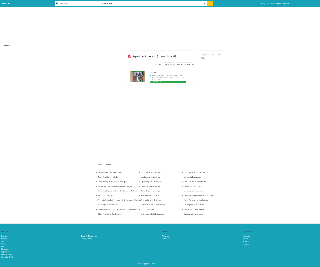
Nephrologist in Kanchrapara (151, 191)
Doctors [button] (6, 45)
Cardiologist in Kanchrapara (194, 191)
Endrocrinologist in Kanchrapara (152, 214)
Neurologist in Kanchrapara (108, 205)
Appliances (5, 252)
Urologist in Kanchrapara (193, 186)
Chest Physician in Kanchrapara (109, 214)
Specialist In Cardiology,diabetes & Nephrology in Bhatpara (119, 200)
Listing (262, 4)
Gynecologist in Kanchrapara (151, 182)
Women (3, 244)
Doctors (4, 236)
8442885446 (157, 82)
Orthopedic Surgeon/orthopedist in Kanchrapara (115, 186)
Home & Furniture (7, 254)
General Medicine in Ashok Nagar (110, 172)
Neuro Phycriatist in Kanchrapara (196, 200)
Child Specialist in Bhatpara (194, 205)
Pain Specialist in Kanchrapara (195, 182)
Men (2, 241)
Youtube (246, 241)
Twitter (245, 239)
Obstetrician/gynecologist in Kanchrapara (112, 182)
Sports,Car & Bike (7, 257)
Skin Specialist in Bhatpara (150, 195)
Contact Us (166, 239)
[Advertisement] (75, 24)
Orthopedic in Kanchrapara (150, 186)
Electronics (5, 249)
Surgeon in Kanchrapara (192, 177)
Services (4, 239)
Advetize (270, 4)
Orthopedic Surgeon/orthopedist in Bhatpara (199, 195)
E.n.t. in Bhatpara (147, 209)
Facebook (246, 236)
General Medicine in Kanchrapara (153, 205)
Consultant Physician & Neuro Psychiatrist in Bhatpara (117, 191)
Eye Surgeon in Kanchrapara (151, 177)
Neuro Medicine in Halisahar (108, 177)
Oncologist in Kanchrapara (193, 214)
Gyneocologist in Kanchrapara (151, 200)
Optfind (153, 264)
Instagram (246, 244)
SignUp (283, 4)
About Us (165, 236)
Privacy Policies (86, 239)
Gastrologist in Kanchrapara (194, 209)
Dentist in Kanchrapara (106, 195)
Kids (2, 246)
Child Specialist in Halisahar (151, 172)
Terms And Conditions (89, 236)
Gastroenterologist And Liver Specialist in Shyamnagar (117, 209)
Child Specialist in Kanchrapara (195, 172)
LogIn (276, 4)
